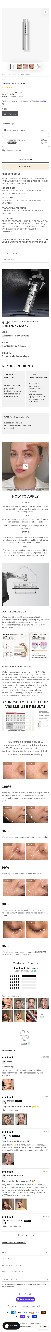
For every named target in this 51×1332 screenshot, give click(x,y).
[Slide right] (45, 66)
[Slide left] (6, 66)
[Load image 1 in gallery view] (13, 66)
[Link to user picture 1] (8, 1085)
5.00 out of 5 (32, 968)
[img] (7, 1057)
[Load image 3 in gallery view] (25, 66)
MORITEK (5, 79)
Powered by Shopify (25, 1327)
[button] (15, 976)
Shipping (5, 96)
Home (4, 74)
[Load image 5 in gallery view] (38, 66)
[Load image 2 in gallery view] (19, 66)
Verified (24, 1043)
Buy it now (25, 167)
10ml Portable (10, 114)
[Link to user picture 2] (21, 1119)
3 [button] (26, 1235)
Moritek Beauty (21, 1324)
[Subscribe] (47, 1279)
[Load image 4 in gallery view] (31, 66)
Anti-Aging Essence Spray (19, 74)
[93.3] (24, 1035)
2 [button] (22, 1235)
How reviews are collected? (14, 1243)
